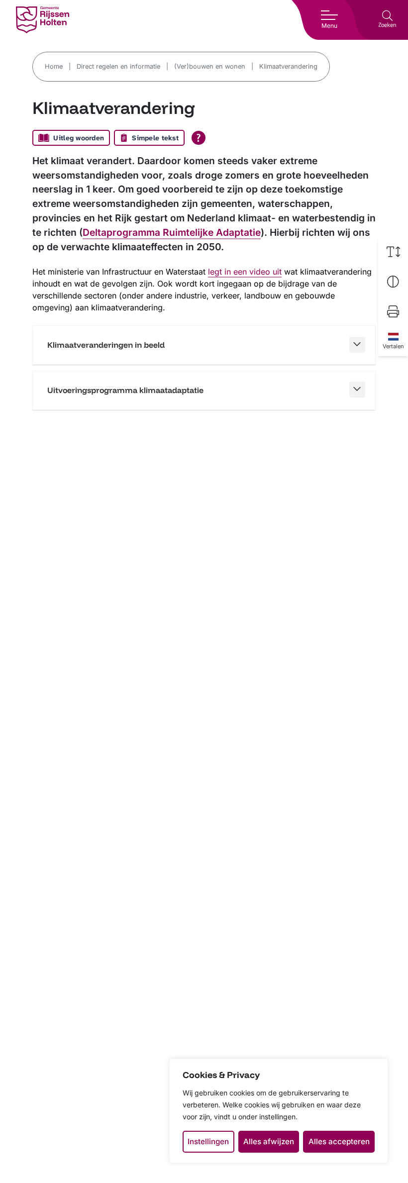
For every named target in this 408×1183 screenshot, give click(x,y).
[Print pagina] (393, 311)
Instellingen (208, 1141)
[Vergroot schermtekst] (393, 252)
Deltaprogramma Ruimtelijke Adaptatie (172, 232)
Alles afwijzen (268, 1141)
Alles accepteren (339, 1141)
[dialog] (278, 1111)
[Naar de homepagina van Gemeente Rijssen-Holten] (42, 20)
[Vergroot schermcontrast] (393, 281)
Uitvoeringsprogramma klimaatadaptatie (125, 390)
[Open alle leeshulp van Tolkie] (198, 138)
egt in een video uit (246, 272)
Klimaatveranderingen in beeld (106, 345)
